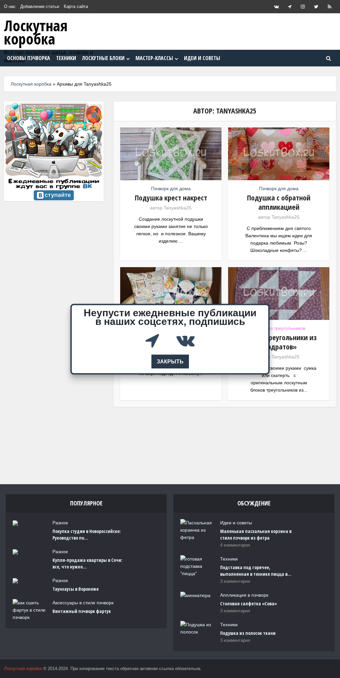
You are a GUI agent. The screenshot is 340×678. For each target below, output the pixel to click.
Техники (66, 58)
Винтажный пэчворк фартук (81, 611)
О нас (10, 6)
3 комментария (235, 581)
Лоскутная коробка (35, 32)
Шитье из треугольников (279, 328)
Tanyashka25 (178, 207)
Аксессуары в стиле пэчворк (83, 602)
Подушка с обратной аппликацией (278, 202)
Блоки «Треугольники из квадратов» (279, 341)
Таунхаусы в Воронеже (75, 589)
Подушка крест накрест (171, 197)
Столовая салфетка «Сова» (248, 603)
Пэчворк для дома (171, 188)
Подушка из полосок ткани (248, 633)
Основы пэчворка (28, 58)
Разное (60, 522)
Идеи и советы (202, 58)
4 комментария (235, 545)
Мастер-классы (154, 58)
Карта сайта (76, 6)
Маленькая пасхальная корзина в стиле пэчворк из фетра (256, 534)
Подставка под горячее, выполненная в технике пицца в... (256, 570)
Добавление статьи (39, 6)
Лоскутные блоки (103, 58)
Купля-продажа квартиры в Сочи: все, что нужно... (87, 563)
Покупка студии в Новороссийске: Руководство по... (86, 534)
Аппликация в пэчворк (244, 595)
